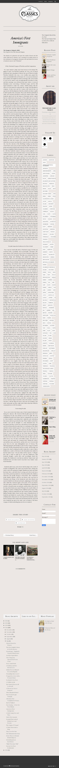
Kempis (44, 287)
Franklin (45, 239)
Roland (45, 340)
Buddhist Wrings (47, 193)
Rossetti (45, 343)
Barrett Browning (52, 178)
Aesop (44, 162)
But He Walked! (10, 702)
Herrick (52, 257)
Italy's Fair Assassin (11, 717)
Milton (44, 312)
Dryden (52, 224)
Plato (48, 330)
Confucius (52, 208)
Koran (55, 287)
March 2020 (45, 471)
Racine (50, 335)
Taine (50, 363)
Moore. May (53, 315)
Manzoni (50, 302)
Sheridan (45, 353)
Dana (44, 213)
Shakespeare (46, 350)
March (44, 305)
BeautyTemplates (15, 766)
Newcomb (45, 320)
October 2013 (45, 494)
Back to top (51, 766)
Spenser (45, 358)
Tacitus (45, 363)
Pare (44, 328)
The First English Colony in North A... (20, 558)
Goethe (52, 244)
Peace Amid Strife (11, 663)
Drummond (45, 224)
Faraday (52, 231)
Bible (53, 186)
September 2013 (46, 497)
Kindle (50, 287)
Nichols (49, 322)
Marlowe (50, 305)
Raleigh (45, 338)
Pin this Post (21, 522)
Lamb (44, 290)
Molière (50, 312)
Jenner (44, 279)
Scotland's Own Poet (12, 680)
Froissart (45, 244)
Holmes (45, 269)
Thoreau (45, 371)
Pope (54, 333)
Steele (50, 358)
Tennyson (45, 366)
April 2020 (45, 468)
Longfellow (51, 295)
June (53, 282)
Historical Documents (48, 262)
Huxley (54, 274)
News (44, 322)
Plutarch (45, 333)
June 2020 (44, 462)
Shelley (53, 350)
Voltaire (50, 373)
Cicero (50, 206)
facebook (45, 140)
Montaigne (45, 315)
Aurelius (52, 175)
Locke (44, 295)
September (52, 348)
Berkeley (51, 183)
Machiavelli (53, 300)
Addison (45, 159)
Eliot (44, 226)
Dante (48, 213)
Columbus (45, 208)
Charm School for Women (8, 558)
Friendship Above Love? (12, 674)
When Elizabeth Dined (12, 692)
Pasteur (54, 328)
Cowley (52, 211)
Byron (54, 196)
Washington (46, 378)
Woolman (51, 383)
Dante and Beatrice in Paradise (52, 437)
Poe (50, 333)
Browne (55, 188)
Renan (50, 338)
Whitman (51, 381)
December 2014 (46, 476)
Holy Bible (51, 269)
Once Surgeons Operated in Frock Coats (12, 659)
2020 (6, 625)
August (53, 173)
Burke (44, 196)
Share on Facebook (13, 519)
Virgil (44, 373)
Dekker (50, 219)
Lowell (45, 297)
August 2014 (45, 488)
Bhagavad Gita (46, 186)
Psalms (44, 335)
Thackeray (52, 366)
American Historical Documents (48, 165)
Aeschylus (51, 159)
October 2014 (46, 482)
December (53, 216)
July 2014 (44, 491)
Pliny (53, 330)
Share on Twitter (29, 519)
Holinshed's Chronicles (49, 267)
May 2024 (44, 456)
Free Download (47, 241)
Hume (44, 274)
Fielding (51, 234)
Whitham (45, 381)
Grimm (51, 246)
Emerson (50, 226)
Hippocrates (46, 259)
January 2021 (45, 459)
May (44, 310)
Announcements (47, 170)
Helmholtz (51, 254)
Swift (51, 360)
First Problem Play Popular (53, 407)
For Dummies (54, 236)
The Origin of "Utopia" (12, 725)
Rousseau (51, 343)
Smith (50, 353)
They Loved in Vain (11, 731)
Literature (51, 292)
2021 (6, 623)
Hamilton (49, 249)
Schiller (45, 348)
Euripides (52, 229)
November (45, 325)
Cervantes (51, 203)
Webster (53, 378)
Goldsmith (45, 246)
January (54, 277)
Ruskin (44, 345)
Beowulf (45, 183)
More (44, 317)
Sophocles (45, 355)
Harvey (51, 252)
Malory (45, 302)
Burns (49, 196)
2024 (6, 621)
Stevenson (45, 360)
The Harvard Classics (48, 368)
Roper (50, 340)
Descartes (45, 221)
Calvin (44, 201)
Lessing (49, 290)
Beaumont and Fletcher (49, 181)
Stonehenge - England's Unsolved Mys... (31, 558)
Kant (44, 284)
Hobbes (44, 264)
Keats (48, 284)
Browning (45, 191)
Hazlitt (45, 254)
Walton (51, 376)
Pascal (48, 328)
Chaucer (45, 206)
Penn (44, 330)
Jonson (44, 282)
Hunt (48, 274)
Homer (44, 272)
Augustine (45, 175)
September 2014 (46, 485)
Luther (50, 297)
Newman (52, 320)
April (54, 170)
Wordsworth (46, 386)
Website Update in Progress (53, 400)
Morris (49, 317)
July (22, 527)
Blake (49, 188)
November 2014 (46, 479)
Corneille (45, 211)
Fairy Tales (45, 231)
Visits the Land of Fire (53, 417)
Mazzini (48, 310)
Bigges (44, 188)
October (52, 325)
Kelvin (53, 284)
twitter (50, 140)
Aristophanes (46, 173)
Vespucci (51, 371)
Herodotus (46, 257)
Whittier (45, 383)
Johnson (50, 279)
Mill (53, 310)
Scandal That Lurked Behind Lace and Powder (12, 721)
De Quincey (45, 216)
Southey (52, 355)
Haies (44, 249)
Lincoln (55, 290)
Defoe (44, 219)
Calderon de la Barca (48, 198)
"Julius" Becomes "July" (12, 744)
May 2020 (44, 465)
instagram (45, 146)
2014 (6, 627)
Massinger (51, 307)
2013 (6, 750)
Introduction (46, 277)
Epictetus (45, 229)
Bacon (44, 178)
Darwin (54, 213)
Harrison (45, 252)
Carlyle (50, 201)
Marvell (45, 307)
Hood (49, 272)
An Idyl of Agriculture (12, 655)
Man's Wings (52, 427)
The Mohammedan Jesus (13, 733)
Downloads (53, 221)
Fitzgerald (46, 236)
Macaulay (45, 300)
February (45, 234)
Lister (44, 292)
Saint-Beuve (51, 345)
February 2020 (46, 473)
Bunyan (55, 193)
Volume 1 (45, 376)
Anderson (45, 168)
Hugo (54, 272)
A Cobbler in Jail (10, 682)
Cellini (44, 203)
